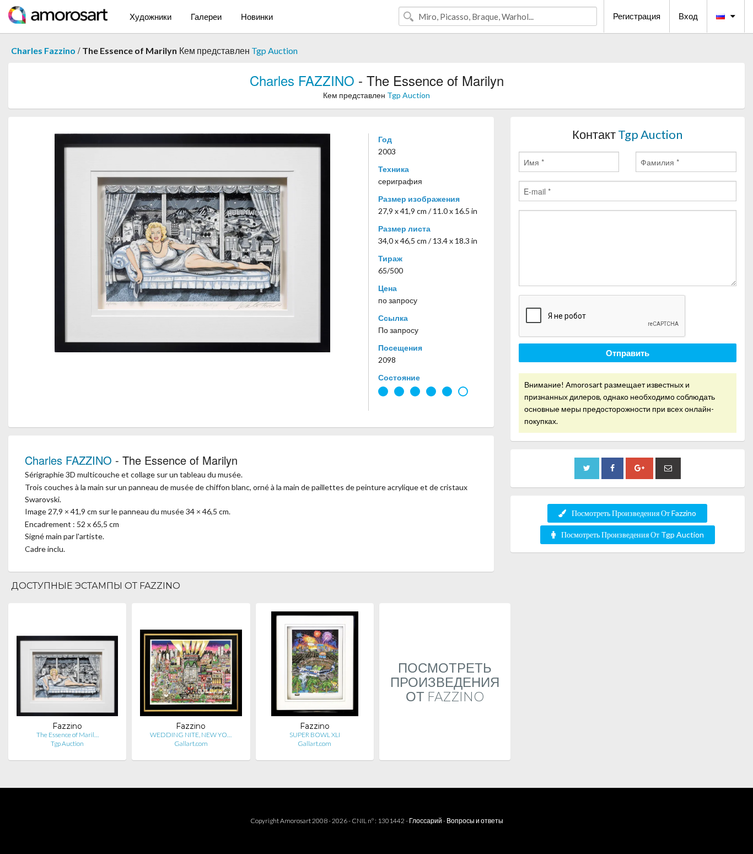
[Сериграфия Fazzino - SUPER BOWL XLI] (314, 666)
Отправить (627, 353)
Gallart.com (191, 743)
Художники (150, 17)
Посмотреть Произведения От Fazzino (634, 513)
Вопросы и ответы (475, 821)
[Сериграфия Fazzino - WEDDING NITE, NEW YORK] (190, 666)
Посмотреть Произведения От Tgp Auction (632, 534)
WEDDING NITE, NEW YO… (191, 735)
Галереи (206, 17)
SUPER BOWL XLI (314, 735)
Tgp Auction (274, 50)
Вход (688, 16)
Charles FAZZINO (302, 80)
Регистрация (636, 16)
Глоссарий (425, 821)
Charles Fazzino (43, 50)
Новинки (257, 17)
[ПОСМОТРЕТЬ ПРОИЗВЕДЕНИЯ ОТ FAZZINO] (444, 748)
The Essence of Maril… (67, 735)
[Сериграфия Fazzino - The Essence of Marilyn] (67, 666)
